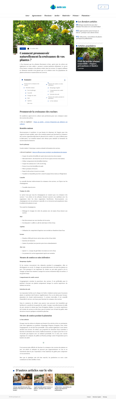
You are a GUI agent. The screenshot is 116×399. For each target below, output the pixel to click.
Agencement (38, 384)
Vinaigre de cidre (31, 95)
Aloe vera (29, 103)
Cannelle (29, 93)
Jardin (23, 48)
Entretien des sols (54, 94)
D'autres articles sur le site (34, 370)
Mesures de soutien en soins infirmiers (55, 84)
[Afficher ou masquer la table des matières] (48, 80)
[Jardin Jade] (58, 7)
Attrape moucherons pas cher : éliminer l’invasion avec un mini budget (22, 388)
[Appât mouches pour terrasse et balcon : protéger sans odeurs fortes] (43, 379)
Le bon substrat (54, 101)
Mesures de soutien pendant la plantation (56, 97)
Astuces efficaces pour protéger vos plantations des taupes (49, 152)
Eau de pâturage (31, 90)
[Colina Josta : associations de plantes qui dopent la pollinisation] (64, 379)
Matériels (17, 384)
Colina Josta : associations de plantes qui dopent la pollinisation (63, 388)
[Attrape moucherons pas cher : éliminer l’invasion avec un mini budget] (22, 379)
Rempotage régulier (55, 87)
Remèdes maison (30, 87)
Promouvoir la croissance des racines (31, 84)
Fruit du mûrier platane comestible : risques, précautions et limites (89, 63)
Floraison (59, 384)
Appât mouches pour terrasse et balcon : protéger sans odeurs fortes (43, 388)
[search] (101, 7)
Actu (80, 58)
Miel (28, 98)
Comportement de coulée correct (56, 91)
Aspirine (29, 100)
